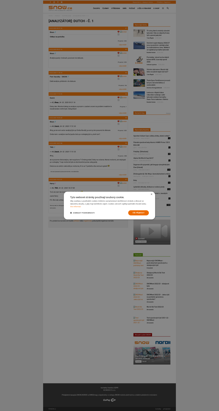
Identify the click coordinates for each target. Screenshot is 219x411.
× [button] (151, 194)
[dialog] (109, 205)
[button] (82, 213)
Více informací (75, 206)
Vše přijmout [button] (139, 213)
